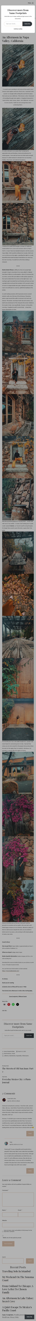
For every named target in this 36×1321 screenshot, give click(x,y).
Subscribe (27, 24)
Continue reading (18, 29)
